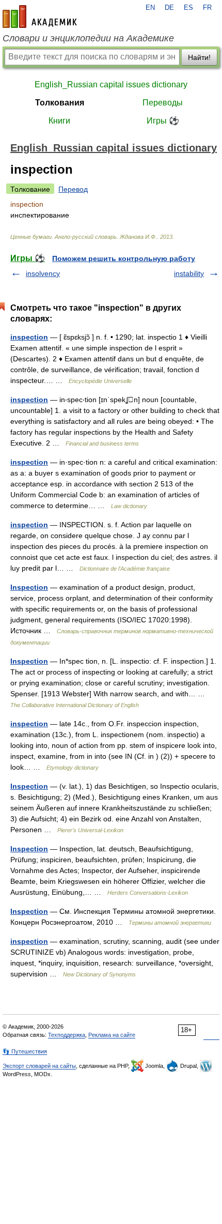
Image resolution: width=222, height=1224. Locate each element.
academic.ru (40, 16)
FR (207, 7)
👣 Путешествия (25, 1051)
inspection (29, 337)
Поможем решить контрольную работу (123, 258)
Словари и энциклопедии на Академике (88, 38)
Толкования (59, 102)
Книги (59, 120)
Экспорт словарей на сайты (39, 1066)
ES (188, 7)
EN (150, 7)
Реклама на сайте (111, 1035)
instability (189, 273)
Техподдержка (66, 1035)
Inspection (29, 587)
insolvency (43, 273)
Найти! (199, 57)
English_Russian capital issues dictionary (111, 84)
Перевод (73, 189)
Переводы (162, 102)
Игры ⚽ (163, 120)
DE (169, 7)
